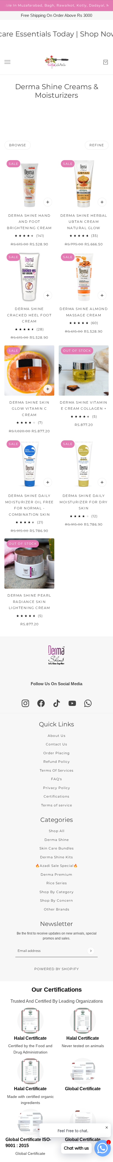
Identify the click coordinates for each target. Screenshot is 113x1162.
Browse (17, 145)
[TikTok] (56, 703)
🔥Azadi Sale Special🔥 (56, 866)
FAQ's (56, 779)
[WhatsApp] (88, 703)
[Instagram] (25, 703)
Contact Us (56, 744)
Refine (96, 145)
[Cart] (106, 62)
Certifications (56, 796)
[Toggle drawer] (7, 62)
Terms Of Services (57, 770)
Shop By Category (56, 892)
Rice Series (56, 883)
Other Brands (56, 909)
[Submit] (90, 950)
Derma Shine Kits (56, 857)
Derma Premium (56, 874)
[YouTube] (72, 703)
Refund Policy (56, 761)
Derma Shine (56, 840)
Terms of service (56, 805)
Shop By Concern (56, 900)
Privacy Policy (56, 788)
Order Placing (56, 753)
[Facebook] (41, 703)
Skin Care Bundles (56, 848)
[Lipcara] (56, 62)
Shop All (56, 831)
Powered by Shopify (56, 969)
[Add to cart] (47, 202)
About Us (57, 736)
